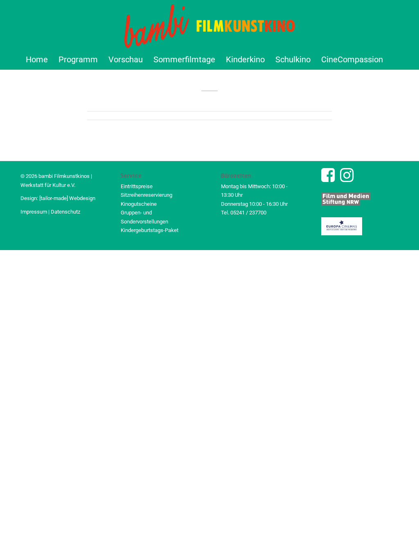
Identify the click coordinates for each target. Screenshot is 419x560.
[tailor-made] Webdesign (67, 198)
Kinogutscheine (139, 204)
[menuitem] (36, 59)
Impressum (33, 212)
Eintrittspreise (137, 186)
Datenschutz (65, 212)
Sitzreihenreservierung (146, 195)
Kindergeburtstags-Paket (149, 230)
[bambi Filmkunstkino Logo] (209, 24)
